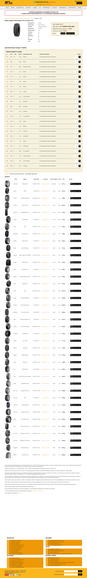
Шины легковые (14, 18)
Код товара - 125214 (45, 191)
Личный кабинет (48, 4)
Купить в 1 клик (70, 33)
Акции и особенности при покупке (17, 173)
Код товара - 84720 (45, 219)
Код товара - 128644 (45, 355)
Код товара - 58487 (45, 340)
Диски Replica (20, 7)
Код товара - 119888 (45, 447)
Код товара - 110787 (45, 390)
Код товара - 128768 (45, 326)
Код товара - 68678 (45, 383)
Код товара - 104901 (45, 198)
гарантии (20, 493)
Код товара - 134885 (45, 255)
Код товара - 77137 (45, 426)
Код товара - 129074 (45, 419)
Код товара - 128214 (45, 283)
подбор (35, 7)
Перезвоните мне (52, 2)
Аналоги (7, 173)
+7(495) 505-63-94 (41, 2)
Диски (12, 7)
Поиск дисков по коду (59, 574)
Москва (43, 4)
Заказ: (54, 33)
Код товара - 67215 (45, 404)
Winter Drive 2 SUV (28, 18)
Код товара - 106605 (45, 269)
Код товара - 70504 (45, 333)
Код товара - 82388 (45, 369)
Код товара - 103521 (45, 226)
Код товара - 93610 (45, 397)
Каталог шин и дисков (10, 570)
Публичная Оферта (9, 573)
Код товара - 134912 (45, 212)
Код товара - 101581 (45, 319)
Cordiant (21, 18)
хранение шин (72, 7)
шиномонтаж (62, 7)
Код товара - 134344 (45, 205)
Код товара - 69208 (45, 183)
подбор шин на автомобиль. (37, 490)
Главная (7, 18)
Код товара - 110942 (45, 233)
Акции (79, 7)
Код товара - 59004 (45, 376)
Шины (7, 7)
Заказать (79, 3)
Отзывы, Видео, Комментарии (31, 173)
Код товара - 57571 (45, 305)
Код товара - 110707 (45, 433)
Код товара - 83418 (45, 290)
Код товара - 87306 (45, 312)
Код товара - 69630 (45, 454)
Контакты (54, 7)
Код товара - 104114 (45, 276)
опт (40, 7)
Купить (63, 33)
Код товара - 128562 (45, 347)
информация (46, 7)
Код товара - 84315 (45, 248)
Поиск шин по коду (59, 571)
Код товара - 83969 (45, 240)
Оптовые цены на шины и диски (12, 572)
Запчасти (28, 7)
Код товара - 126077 (45, 412)
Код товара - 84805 (45, 262)
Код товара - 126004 (45, 440)
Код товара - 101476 (45, 362)
